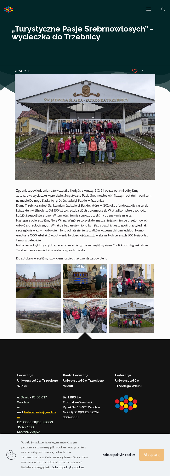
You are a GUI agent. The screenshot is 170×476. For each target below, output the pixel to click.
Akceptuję (151, 454)
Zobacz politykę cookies (68, 467)
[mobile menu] (148, 9)
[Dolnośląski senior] (8, 9)
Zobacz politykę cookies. (119, 455)
